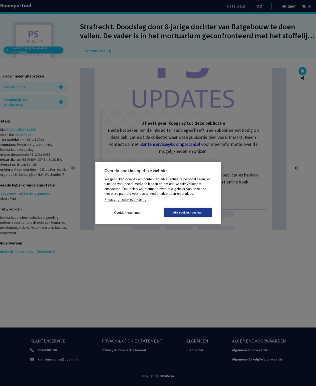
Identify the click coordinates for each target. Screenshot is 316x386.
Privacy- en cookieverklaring (125, 200)
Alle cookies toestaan (187, 212)
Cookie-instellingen (128, 212)
